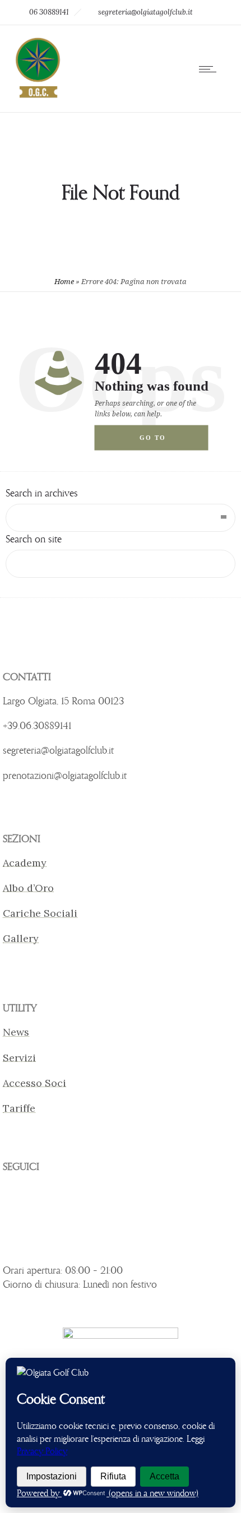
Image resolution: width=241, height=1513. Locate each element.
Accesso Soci (34, 1082)
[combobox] (120, 518)
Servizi (19, 1057)
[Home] (37, 97)
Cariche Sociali (40, 913)
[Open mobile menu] (210, 69)
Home (64, 281)
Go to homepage (162, 442)
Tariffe (19, 1108)
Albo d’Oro (28, 887)
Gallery (21, 938)
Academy (25, 862)
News (16, 1031)
